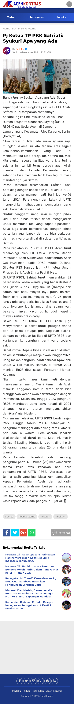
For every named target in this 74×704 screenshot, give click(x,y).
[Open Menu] (69, 4)
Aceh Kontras (54, 691)
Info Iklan (38, 691)
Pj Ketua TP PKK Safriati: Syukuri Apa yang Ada (33, 38)
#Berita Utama (27, 516)
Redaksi (16, 691)
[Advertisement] (37, 647)
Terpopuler (37, 17)
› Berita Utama (27, 28)
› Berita (15, 28)
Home (6, 28)
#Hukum (60, 516)
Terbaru (12, 17)
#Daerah (45, 516)
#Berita (9, 516)
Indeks (61, 17)
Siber (27, 691)
